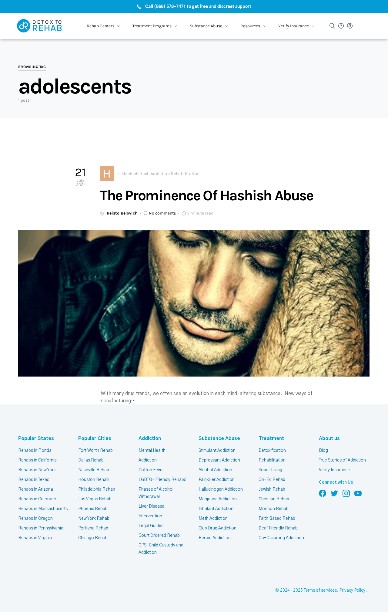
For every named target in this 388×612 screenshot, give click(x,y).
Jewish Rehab (272, 489)
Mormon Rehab (274, 509)
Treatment (271, 438)
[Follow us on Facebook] (322, 493)
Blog (323, 450)
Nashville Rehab (93, 470)
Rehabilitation (272, 460)
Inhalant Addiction (216, 509)
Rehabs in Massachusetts (43, 509)
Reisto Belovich (122, 213)
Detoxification (272, 450)
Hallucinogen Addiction (221, 489)
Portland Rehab (93, 528)
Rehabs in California (37, 460)
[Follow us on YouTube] (358, 493)
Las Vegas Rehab (95, 499)
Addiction (150, 438)
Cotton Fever (151, 470)
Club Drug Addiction (217, 528)
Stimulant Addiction (217, 450)
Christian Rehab (274, 499)
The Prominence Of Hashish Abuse (206, 195)
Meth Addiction (213, 518)
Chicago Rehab (93, 538)
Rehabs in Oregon (35, 518)
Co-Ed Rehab (272, 480)
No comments (162, 213)
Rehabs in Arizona (35, 489)
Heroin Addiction (215, 538)
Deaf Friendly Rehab (278, 528)
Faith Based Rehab (277, 518)
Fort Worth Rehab (95, 450)
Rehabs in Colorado (37, 499)
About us (329, 438)
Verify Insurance (334, 470)
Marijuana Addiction (218, 499)
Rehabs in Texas (33, 480)
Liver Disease (151, 506)
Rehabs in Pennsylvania (40, 528)
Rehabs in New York (37, 470)
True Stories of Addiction (342, 460)
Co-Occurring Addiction (281, 538)
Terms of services (320, 590)
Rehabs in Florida (35, 450)
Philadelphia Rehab (96, 489)
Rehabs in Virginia (35, 538)
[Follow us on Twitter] (334, 493)
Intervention (150, 516)
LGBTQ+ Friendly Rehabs (162, 480)
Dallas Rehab (91, 460)
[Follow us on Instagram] (346, 493)
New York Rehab (93, 518)
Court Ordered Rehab (159, 535)
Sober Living (270, 470)
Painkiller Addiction (217, 480)
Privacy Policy (352, 590)
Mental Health (152, 450)
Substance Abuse (219, 438)
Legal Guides (151, 526)
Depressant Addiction (219, 460)
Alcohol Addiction (215, 470)
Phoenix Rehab (93, 509)
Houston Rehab (93, 480)
